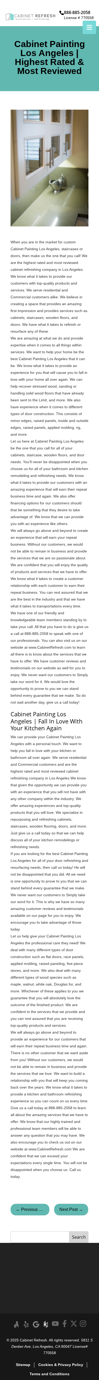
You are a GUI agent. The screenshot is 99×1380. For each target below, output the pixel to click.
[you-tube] (55, 1323)
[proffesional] (46, 1324)
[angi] (16, 1324)
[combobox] (40, 1237)
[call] (61, 13)
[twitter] (73, 1323)
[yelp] (26, 1324)
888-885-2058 (77, 12)
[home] (30, 17)
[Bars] (89, 27)
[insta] (83, 1323)
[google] (36, 1324)
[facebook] (64, 1323)
